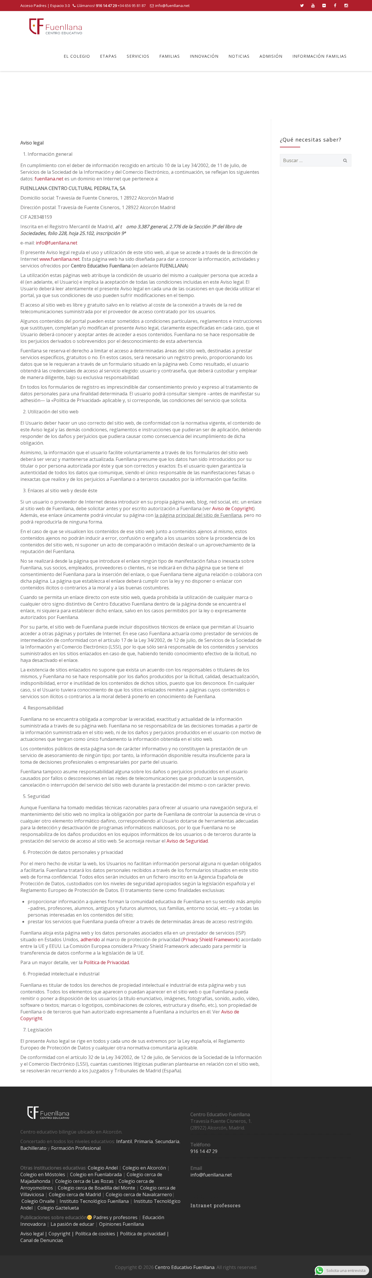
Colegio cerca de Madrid (75, 1194)
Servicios (138, 56)
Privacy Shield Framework (210, 939)
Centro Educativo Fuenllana (184, 1267)
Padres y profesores (115, 1217)
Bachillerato (33, 1148)
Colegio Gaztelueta (58, 1208)
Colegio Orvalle (38, 1201)
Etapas (108, 56)
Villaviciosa (32, 1194)
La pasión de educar (72, 1224)
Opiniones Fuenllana (121, 1224)
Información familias (319, 56)
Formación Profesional (76, 1148)
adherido (90, 939)
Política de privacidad (143, 1233)
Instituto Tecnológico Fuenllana (94, 1201)
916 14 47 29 (203, 1151)
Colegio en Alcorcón (144, 1168)
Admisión (271, 56)
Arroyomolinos (36, 1188)
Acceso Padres (33, 5)
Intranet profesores (215, 1205)
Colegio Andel (103, 1168)
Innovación (204, 56)
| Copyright (58, 1233)
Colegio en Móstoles (42, 1174)
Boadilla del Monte (114, 1188)
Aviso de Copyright (232, 508)
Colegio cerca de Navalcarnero (139, 1194)
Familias (169, 56)
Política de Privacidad (106, 962)
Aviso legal (32, 1233)
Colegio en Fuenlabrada (96, 1174)
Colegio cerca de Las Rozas (84, 1181)
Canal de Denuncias (41, 1240)
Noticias (239, 56)
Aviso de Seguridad (187, 841)
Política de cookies (95, 1233)
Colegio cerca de (136, 1181)
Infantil (124, 1141)
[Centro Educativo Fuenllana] (55, 26)
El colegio (77, 56)
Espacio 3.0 (60, 5)
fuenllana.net (49, 178)
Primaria (143, 1141)
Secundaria (167, 1141)
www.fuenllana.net (60, 259)
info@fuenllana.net (172, 5)
